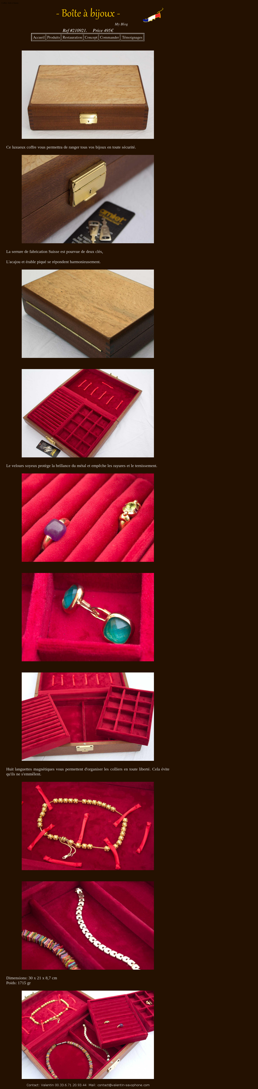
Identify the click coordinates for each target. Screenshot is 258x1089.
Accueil (39, 37)
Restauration (72, 37)
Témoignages (132, 37)
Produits (53, 37)
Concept (91, 37)
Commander (109, 37)
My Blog (121, 23)
